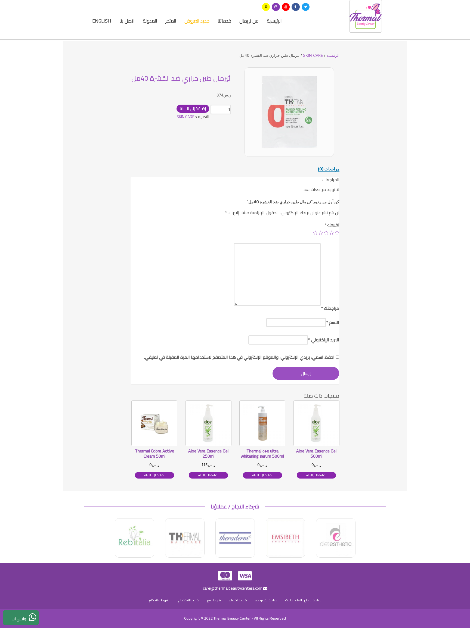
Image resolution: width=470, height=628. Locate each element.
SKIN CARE (313, 55)
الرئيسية (274, 20)
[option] (289, 112)
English (101, 20)
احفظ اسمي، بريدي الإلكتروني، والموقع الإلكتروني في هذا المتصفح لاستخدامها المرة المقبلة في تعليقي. (239, 357)
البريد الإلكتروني (323, 340)
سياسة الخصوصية (266, 600)
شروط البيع (214, 600)
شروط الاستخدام (188, 600)
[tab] (328, 169)
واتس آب (20, 619)
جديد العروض (196, 20)
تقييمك (332, 225)
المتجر (170, 20)
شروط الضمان (238, 600)
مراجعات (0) (328, 168)
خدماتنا (224, 20)
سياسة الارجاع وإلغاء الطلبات (303, 600)
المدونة (150, 20)
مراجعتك (330, 308)
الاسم (332, 322)
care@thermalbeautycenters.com (233, 588)
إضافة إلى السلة (193, 109)
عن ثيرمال (249, 20)
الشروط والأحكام (159, 600)
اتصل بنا (127, 20)
